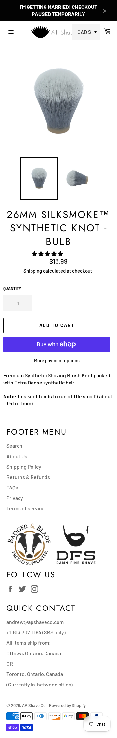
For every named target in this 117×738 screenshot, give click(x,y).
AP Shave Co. (34, 705)
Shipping (32, 271)
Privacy (14, 498)
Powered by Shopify (67, 705)
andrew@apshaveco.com (35, 622)
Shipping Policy (23, 466)
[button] (48, 253)
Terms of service (25, 508)
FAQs (12, 487)
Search (14, 446)
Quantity (12, 288)
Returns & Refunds (28, 477)
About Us (16, 456)
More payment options (57, 360)
